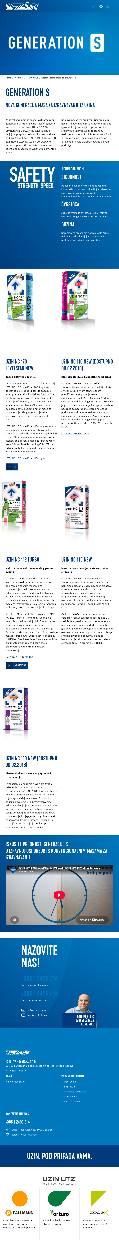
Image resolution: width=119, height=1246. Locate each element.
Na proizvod (20, 665)
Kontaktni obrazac (38, 1015)
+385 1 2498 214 (18, 1122)
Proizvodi (18, 78)
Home (8, 78)
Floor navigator (16, 1082)
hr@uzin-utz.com (37, 1010)
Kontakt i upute (17, 1071)
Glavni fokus (32, 78)
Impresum (69, 1087)
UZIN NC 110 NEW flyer (75, 434)
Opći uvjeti (70, 1082)
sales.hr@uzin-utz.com (24, 1135)
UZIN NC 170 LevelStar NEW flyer (25, 458)
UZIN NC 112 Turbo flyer (20, 657)
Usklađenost (70, 1097)
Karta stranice (72, 1102)
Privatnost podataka (75, 1092)
